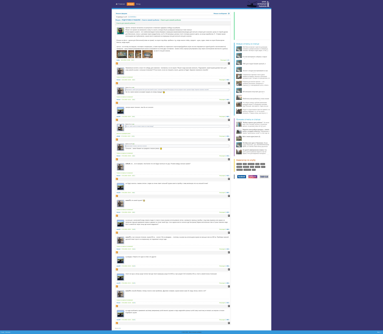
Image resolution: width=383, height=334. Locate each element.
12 (134, 266)
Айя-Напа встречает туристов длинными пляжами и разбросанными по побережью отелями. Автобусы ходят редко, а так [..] (255, 48)
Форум (130, 4)
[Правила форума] (229, 13)
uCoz (120, 328)
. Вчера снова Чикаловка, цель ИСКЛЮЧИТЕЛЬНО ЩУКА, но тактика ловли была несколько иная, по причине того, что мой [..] (256, 145)
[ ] (225, 60)
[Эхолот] (120, 71)
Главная (121, 4)
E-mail (2, 332)
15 (134, 319)
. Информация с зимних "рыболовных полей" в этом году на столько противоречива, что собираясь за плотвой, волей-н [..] (256, 133)
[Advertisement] (253, 26)
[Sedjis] (120, 31)
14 (134, 302)
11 (134, 249)
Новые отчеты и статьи (247, 44)
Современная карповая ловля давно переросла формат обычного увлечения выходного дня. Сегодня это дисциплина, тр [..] (256, 77)
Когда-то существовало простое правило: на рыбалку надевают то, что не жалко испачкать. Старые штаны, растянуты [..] (256, 111)
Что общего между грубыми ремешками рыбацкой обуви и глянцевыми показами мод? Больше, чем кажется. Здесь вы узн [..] (255, 105)
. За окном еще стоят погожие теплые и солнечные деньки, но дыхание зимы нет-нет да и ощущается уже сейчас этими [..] (256, 125)
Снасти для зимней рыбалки (171, 20)
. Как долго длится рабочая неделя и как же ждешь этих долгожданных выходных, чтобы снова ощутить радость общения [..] (256, 152)
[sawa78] (120, 110)
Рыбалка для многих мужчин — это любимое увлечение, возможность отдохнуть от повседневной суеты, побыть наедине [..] (255, 84)
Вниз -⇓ (379, 332)
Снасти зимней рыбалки (150, 20)
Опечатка (7, 332)
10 (134, 229)
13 (134, 283)
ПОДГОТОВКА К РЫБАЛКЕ (131, 20)
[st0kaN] (120, 127)
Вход (138, 4)
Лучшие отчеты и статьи (248, 119)
